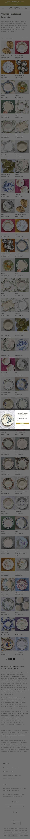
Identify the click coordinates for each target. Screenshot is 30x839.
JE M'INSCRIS (22, 423)
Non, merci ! (22, 425)
